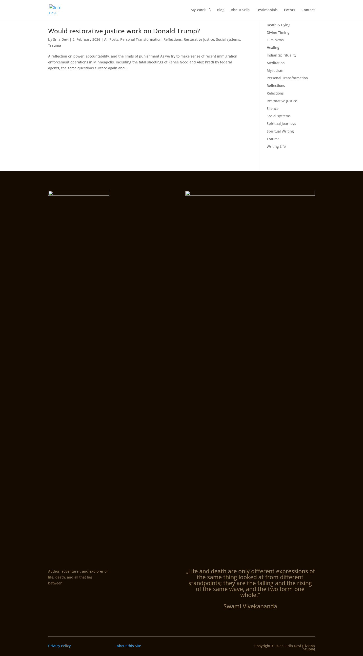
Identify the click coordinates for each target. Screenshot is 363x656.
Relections (275, 93)
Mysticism (275, 70)
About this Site (129, 645)
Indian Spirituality (281, 55)
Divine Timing (278, 32)
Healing (273, 47)
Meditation (276, 62)
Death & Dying (278, 24)
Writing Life (276, 146)
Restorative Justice (199, 39)
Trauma (54, 45)
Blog (220, 10)
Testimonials (267, 10)
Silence (273, 108)
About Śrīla (240, 10)
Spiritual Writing (280, 131)
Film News (275, 40)
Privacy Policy (59, 645)
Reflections (172, 39)
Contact (308, 10)
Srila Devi (61, 39)
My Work (198, 10)
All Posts (111, 39)
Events (289, 10)
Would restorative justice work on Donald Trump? (124, 30)
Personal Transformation (140, 39)
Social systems (228, 39)
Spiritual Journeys (281, 123)
